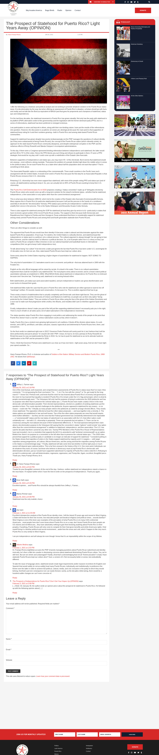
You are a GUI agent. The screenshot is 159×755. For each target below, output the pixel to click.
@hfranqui (31, 357)
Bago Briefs (49, 10)
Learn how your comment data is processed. (53, 676)
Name (9, 639)
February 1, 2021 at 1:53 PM (23, 548)
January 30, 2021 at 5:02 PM (24, 467)
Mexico (56, 754)
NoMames (89, 748)
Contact (78, 10)
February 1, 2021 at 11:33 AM (24, 513)
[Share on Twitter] (18, 365)
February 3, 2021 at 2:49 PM (23, 583)
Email (8, 649)
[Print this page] (34, 365)
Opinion (68, 10)
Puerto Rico (57, 751)
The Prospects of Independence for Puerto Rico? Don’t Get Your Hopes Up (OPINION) (46, 581)
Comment (10, 608)
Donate (143, 10)
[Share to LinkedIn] (24, 365)
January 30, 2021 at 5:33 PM (24, 483)
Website (9, 660)
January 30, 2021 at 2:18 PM (24, 387)
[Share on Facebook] (13, 365)
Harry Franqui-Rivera (14, 34)
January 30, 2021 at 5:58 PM (24, 497)
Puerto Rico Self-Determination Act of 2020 (30, 190)
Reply (15, 460)
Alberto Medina (22, 545)
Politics (56, 745)
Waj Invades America (34, 10)
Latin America (58, 748)
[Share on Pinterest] (29, 365)
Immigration (89, 745)
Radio (59, 10)
